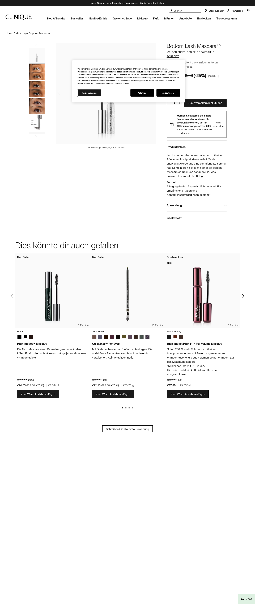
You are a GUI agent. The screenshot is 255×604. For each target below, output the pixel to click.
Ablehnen (142, 93)
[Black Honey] (175, 336)
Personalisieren (89, 93)
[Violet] (147, 336)
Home (9, 32)
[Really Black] (118, 336)
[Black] (19, 336)
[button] (246, 599)
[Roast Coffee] (94, 336)
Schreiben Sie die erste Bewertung (127, 428)
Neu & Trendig (56, 18)
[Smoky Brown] (130, 336)
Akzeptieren (168, 93)
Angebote (185, 18)
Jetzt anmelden (218, 124)
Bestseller (77, 18)
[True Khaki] (124, 336)
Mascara (44, 32)
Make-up (21, 32)
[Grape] (112, 336)
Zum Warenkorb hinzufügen (205, 102)
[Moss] (141, 336)
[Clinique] (19, 17)
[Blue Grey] (100, 336)
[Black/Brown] (31, 336)
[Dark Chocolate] (135, 336)
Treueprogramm (226, 18)
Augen (33, 32)
